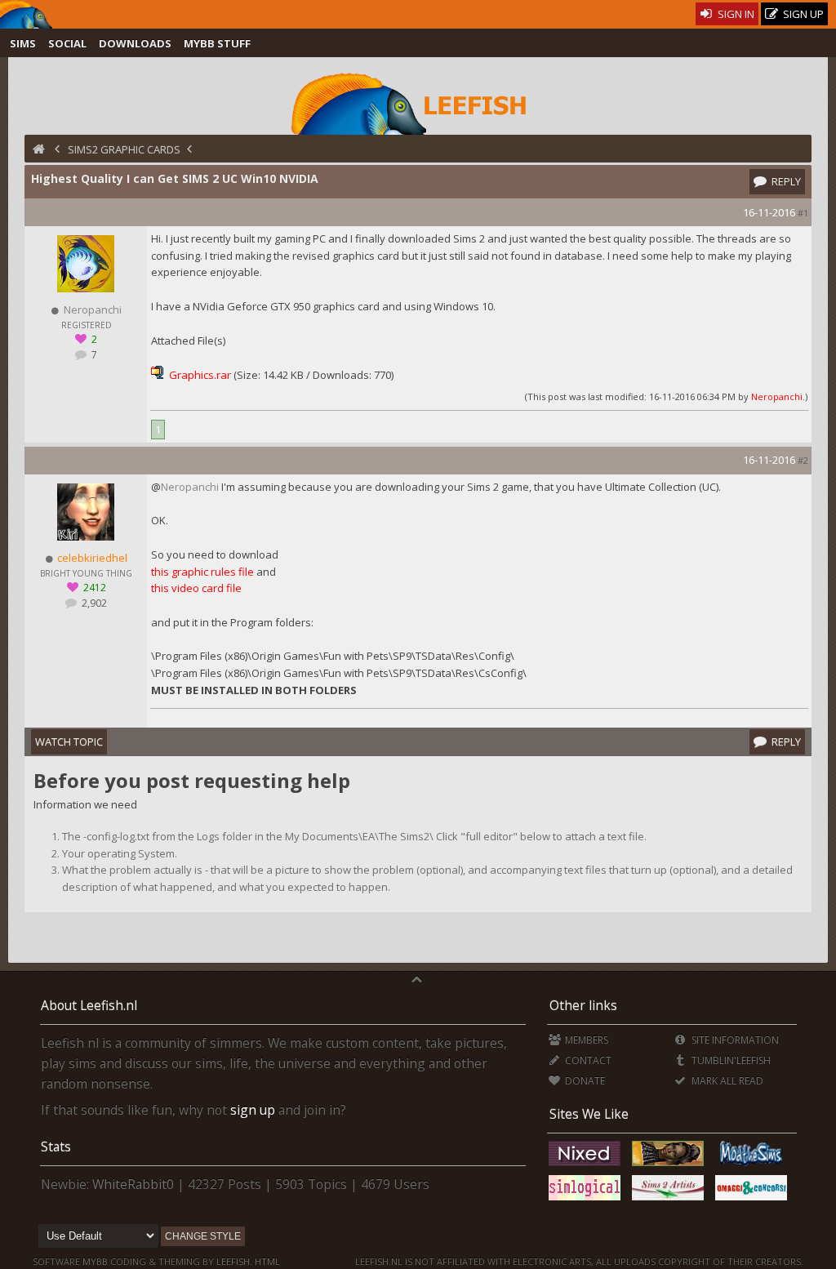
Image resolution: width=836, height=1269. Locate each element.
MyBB (95, 1261)
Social (67, 43)
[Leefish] (417, 102)
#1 (803, 213)
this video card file (196, 588)
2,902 (93, 603)
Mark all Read (726, 1081)
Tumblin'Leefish (729, 1060)
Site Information (733, 1040)
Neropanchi (777, 396)
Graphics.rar (200, 374)
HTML (266, 1261)
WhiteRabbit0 (133, 1184)
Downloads (135, 43)
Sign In (734, 14)
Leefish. (234, 1261)
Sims (23, 43)
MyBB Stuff (217, 43)
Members (585, 1040)
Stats (56, 1146)
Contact (587, 1060)
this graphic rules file (202, 571)
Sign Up (802, 14)
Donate (584, 1081)
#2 (803, 460)
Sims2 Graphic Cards (124, 149)
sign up (252, 1110)
